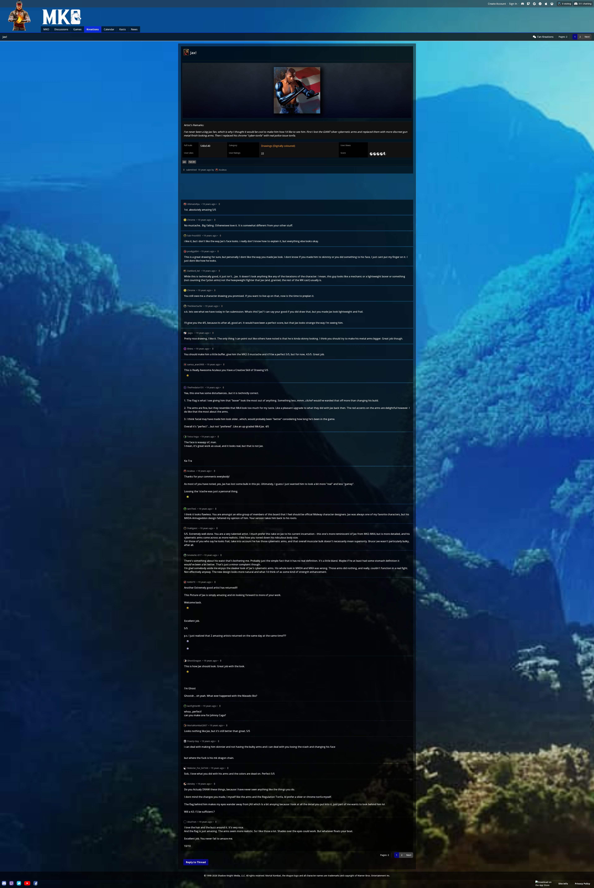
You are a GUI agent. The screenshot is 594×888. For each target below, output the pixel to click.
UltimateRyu (193, 204)
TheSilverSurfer (194, 306)
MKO (46, 29)
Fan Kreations (545, 36)
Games (77, 29)
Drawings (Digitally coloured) (278, 146)
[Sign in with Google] (534, 3)
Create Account (497, 3)
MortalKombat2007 (197, 725)
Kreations (93, 29)
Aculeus (223, 169)
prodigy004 (192, 251)
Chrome (191, 219)
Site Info (563, 883)
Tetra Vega (193, 436)
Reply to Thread (196, 862)
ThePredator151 (195, 387)
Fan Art (192, 162)
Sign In (513, 3)
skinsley (191, 783)
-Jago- (190, 332)
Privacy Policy (582, 883)
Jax (184, 162)
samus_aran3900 (195, 364)
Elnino (190, 348)
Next (587, 36)
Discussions (61, 29)
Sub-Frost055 (194, 235)
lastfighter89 (193, 705)
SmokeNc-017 (194, 555)
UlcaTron (191, 821)
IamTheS (191, 508)
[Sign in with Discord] (522, 3)
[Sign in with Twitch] (528, 3)
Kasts (122, 29)
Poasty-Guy (193, 741)
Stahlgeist (192, 528)
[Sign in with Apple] (546, 3)
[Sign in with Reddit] (540, 3)
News (134, 29)
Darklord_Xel (193, 270)
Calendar (109, 29)
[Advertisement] (273, 187)
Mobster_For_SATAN (197, 768)
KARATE (191, 582)
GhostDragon (194, 660)
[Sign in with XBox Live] (552, 3)
